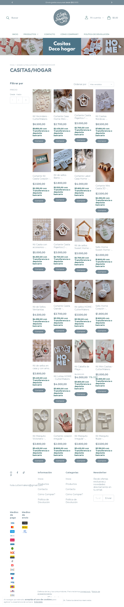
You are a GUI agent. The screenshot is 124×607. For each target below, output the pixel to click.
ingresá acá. (85, 591)
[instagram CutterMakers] (11, 472)
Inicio (15, 34)
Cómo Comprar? (69, 34)
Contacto (49, 34)
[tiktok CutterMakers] (24, 472)
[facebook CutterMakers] (17, 472)
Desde (12, 94)
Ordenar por (80, 84)
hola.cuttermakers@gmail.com (26, 485)
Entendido (38, 602)
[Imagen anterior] (37, 99)
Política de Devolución (96, 34)
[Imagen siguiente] (46, 99)
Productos (30, 34)
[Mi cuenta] (86, 18)
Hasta (18, 94)
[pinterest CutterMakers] (11, 475)
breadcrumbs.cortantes (27, 65)
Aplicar (26, 100)
